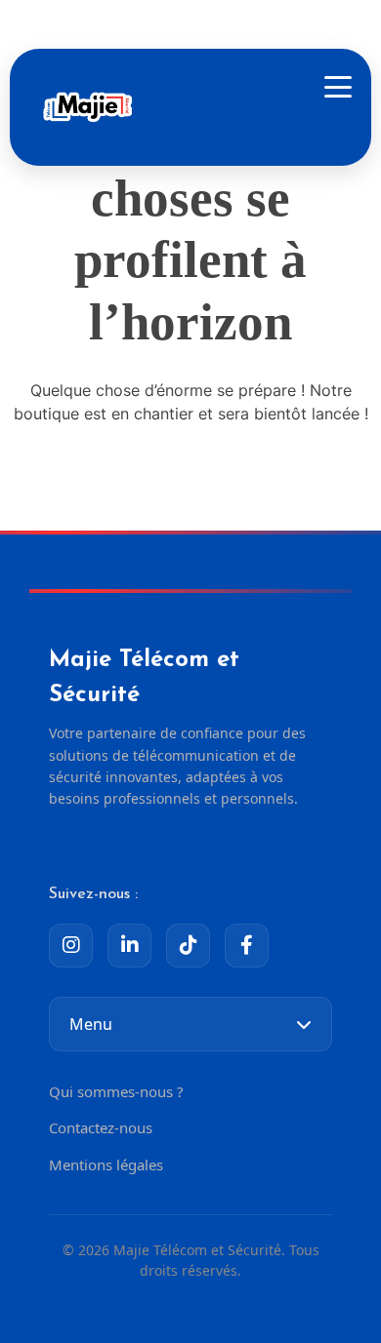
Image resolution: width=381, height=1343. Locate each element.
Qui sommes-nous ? (116, 1091)
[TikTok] (188, 946)
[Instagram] (71, 946)
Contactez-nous (100, 1127)
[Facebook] (247, 946)
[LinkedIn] (129, 946)
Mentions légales (106, 1164)
